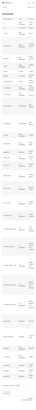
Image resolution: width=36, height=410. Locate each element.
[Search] (29, 2)
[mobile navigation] (33, 2)
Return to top (31, 7)
